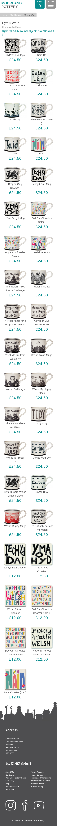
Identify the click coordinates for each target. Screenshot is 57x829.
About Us (10, 772)
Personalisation (12, 786)
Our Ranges (15, 15)
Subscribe (10, 789)
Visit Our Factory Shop (16, 778)
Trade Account (37, 772)
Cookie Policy (37, 786)
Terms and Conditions (41, 778)
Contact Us (10, 775)
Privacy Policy (37, 783)
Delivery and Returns (40, 781)
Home (4, 15)
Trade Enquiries (38, 775)
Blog (8, 783)
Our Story (10, 781)
